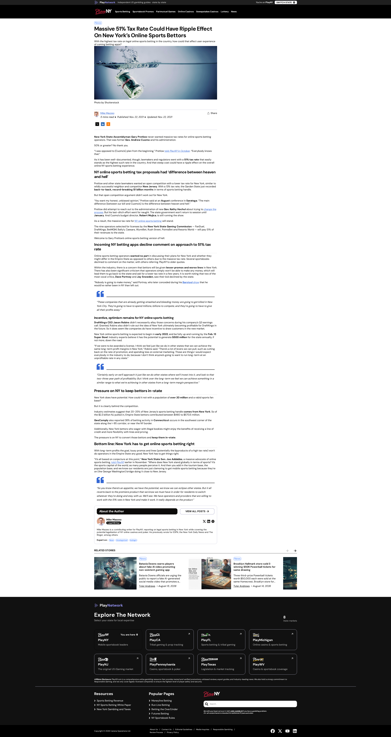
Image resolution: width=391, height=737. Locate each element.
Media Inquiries (202, 729)
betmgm (133, 540)
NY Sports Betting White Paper (114, 705)
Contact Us (166, 729)
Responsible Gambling (223, 729)
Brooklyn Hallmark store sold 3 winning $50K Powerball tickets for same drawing (254, 567)
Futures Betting (160, 713)
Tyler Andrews (147, 586)
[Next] (295, 551)
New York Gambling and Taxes (114, 709)
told (117, 462)
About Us (154, 729)
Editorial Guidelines (183, 729)
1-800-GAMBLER (236, 711)
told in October (177, 151)
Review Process (156, 732)
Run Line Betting (160, 705)
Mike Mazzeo (107, 113)
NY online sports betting (148, 221)
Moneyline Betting (161, 700)
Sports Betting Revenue (110, 700)
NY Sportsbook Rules (163, 717)
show (191, 282)
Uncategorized (121, 540)
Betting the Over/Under (164, 709)
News (98, 22)
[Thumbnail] (115, 573)
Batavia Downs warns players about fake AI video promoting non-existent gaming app (157, 567)
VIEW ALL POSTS (195, 511)
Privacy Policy (173, 732)
